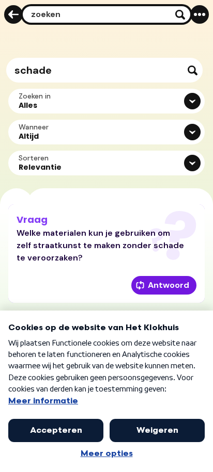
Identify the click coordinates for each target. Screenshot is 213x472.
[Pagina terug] (13, 14)
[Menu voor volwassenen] (199, 14)
